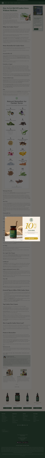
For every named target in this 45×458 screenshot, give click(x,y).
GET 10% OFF (31, 238)
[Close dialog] (5, 217)
